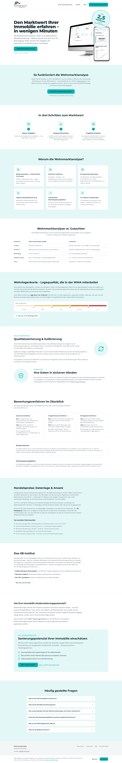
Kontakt (78, 4)
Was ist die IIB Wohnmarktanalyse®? (42, 705)
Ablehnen (94, 759)
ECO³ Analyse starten (28, 665)
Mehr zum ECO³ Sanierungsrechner (49, 665)
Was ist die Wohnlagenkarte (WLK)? (42, 723)
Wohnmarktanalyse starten (98, 4)
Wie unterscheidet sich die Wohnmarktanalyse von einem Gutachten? (54, 711)
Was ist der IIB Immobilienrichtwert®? (43, 698)
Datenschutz (81, 81)
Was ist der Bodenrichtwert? (39, 730)
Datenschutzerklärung (78, 382)
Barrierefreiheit (103, 746)
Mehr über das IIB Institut (23, 583)
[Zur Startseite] (20, 4)
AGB (96, 746)
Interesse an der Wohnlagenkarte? (28, 316)
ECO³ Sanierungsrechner (65, 4)
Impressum (89, 746)
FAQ (85, 4)
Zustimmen (104, 759)
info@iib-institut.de (24, 751)
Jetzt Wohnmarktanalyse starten (61, 91)
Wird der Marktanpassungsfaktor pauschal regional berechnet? (52, 717)
